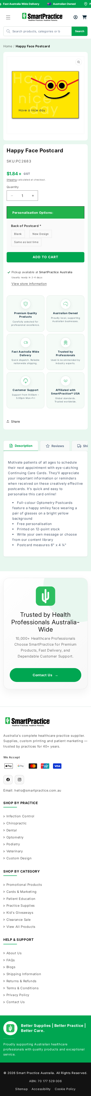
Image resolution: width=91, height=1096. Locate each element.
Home (7, 46)
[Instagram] (19, 779)
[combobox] (33, 31)
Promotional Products (24, 884)
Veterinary (14, 851)
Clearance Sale (18, 919)
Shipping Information (23, 974)
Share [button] (15, 421)
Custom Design (19, 858)
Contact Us (45, 675)
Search (79, 31)
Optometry (15, 837)
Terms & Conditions (22, 988)
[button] (8, 17)
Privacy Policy (17, 995)
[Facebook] (8, 779)
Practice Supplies (20, 905)
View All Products (21, 926)
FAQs (10, 960)
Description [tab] (23, 446)
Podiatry (13, 844)
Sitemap (21, 1089)
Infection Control (20, 816)
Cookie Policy (65, 1089)
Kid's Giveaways (20, 912)
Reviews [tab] (57, 446)
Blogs (11, 967)
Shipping (12, 179)
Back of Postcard (26, 226)
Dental (11, 830)
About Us (14, 953)
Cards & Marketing (21, 891)
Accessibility (41, 1089)
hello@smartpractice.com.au (37, 790)
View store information (29, 284)
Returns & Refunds (21, 981)
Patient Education (21, 899)
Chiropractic (16, 823)
